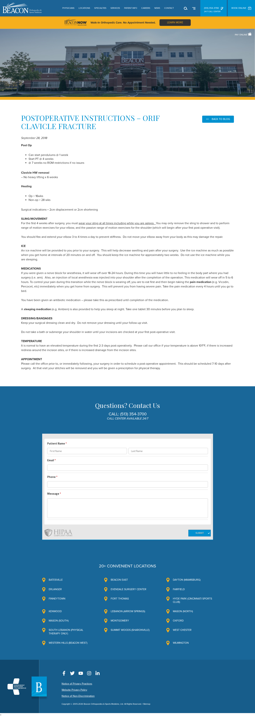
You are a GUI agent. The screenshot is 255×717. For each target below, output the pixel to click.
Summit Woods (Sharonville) (130, 630)
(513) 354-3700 (211, 8)
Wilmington (181, 642)
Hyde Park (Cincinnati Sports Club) (192, 600)
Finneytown (57, 598)
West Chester (182, 630)
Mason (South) (59, 620)
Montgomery (120, 620)
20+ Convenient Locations (127, 566)
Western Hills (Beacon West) (68, 642)
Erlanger (55, 589)
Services (115, 8)
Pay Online (241, 34)
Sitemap (146, 704)
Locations (84, 8)
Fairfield (179, 589)
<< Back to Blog (218, 119)
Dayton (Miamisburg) (186, 579)
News (157, 8)
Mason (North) (183, 611)
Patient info (130, 8)
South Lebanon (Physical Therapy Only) (66, 631)
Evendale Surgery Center (128, 589)
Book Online (238, 8)
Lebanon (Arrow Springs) (128, 611)
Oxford (178, 620)
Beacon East (119, 579)
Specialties (100, 8)
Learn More (175, 22)
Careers (145, 8)
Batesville (56, 579)
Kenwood (55, 611)
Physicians (68, 8)
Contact (169, 8)
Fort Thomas (120, 598)
